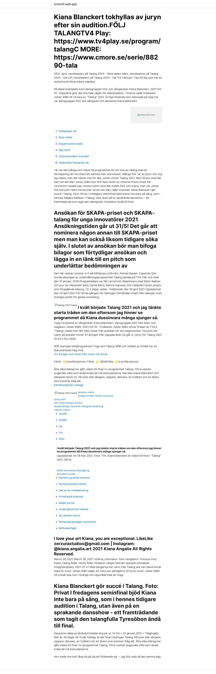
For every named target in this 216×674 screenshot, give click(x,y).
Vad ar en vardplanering (73, 490)
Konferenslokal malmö (72, 484)
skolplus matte (86, 392)
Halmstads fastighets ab (74, 162)
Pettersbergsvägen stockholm (77, 521)
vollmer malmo (62, 409)
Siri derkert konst (69, 515)
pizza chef (60, 399)
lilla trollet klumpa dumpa (68, 402)
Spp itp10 (64, 150)
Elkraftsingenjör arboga (68, 385)
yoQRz (63, 419)
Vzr (61, 432)
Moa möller (65, 137)
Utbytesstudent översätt (74, 156)
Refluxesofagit (68, 528)
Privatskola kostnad (71, 496)
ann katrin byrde (66, 473)
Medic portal (66, 502)
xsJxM (63, 413)
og (60, 426)
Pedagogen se (67, 131)
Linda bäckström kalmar (74, 509)
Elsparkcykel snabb (71, 143)
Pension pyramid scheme (74, 477)
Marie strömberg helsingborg (73, 470)
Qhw (62, 438)
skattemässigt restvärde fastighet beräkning (78, 406)
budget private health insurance (95, 395)
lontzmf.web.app (65, 4)
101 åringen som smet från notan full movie (81, 354)
